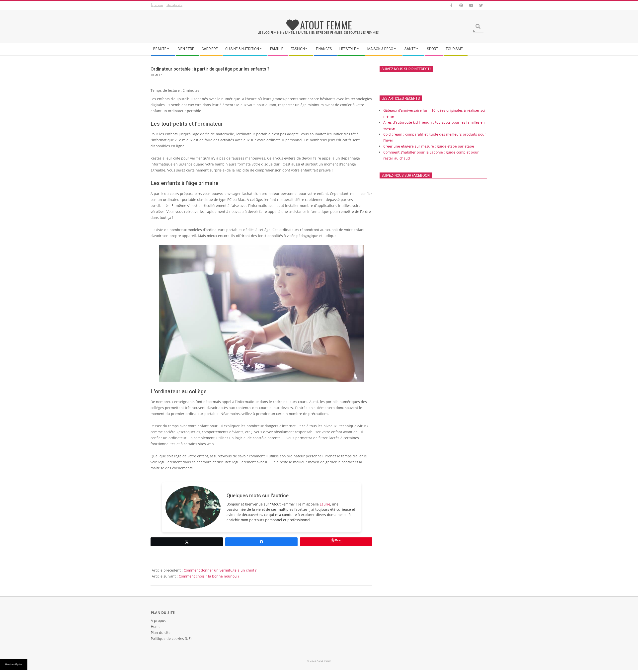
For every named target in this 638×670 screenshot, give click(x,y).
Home (155, 626)
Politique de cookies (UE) (171, 638)
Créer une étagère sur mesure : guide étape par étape (428, 146)
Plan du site (174, 5)
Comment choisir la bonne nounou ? (209, 576)
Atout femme (326, 25)
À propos (157, 5)
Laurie (325, 504)
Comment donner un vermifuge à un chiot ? (220, 570)
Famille (156, 75)
